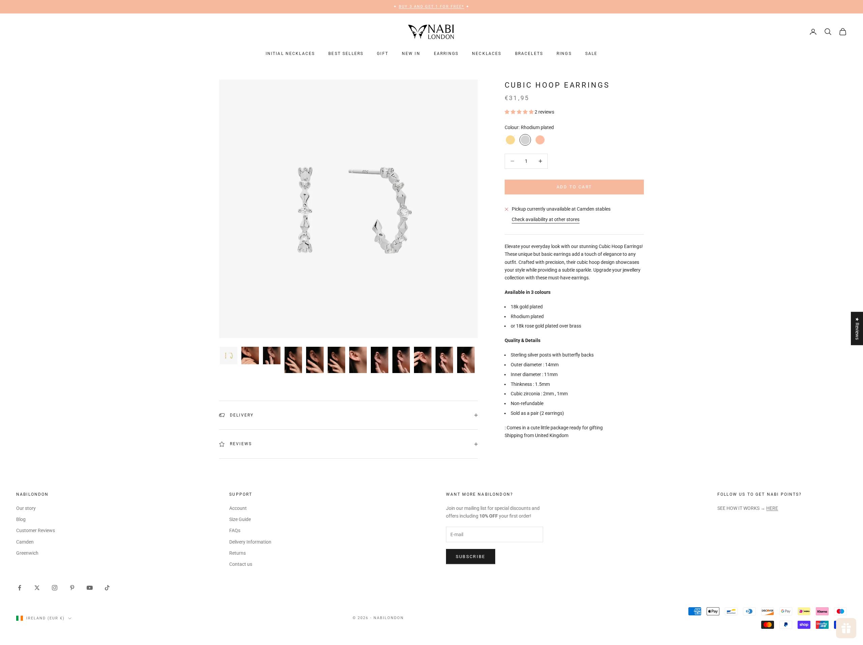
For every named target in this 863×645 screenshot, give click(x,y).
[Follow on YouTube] (89, 587)
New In (411, 53)
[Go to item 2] (250, 355)
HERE (772, 508)
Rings (564, 53)
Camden (25, 542)
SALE (591, 53)
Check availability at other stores (545, 219)
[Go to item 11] (444, 360)
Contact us (240, 564)
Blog (21, 519)
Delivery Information (250, 542)
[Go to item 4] (293, 360)
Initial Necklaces (290, 53)
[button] (520, 112)
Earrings (446, 53)
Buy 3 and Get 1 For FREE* (432, 6)
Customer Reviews (35, 530)
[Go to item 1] (228, 355)
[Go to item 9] (401, 360)
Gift (382, 53)
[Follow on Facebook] (19, 587)
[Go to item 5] (314, 360)
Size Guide (240, 519)
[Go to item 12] (465, 360)
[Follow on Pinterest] (72, 587)
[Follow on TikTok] (107, 587)
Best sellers (345, 53)
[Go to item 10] (422, 360)
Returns (237, 553)
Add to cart (574, 186)
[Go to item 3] (271, 355)
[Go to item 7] (358, 360)
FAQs (234, 530)
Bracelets (529, 53)
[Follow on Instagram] (54, 587)
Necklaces (486, 53)
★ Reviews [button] (857, 328)
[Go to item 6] (336, 360)
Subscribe (470, 556)
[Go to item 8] (379, 360)
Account (238, 508)
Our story (26, 508)
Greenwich (27, 553)
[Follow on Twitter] (37, 587)
